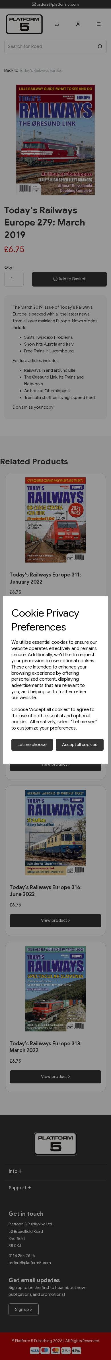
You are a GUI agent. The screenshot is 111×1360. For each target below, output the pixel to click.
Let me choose (32, 744)
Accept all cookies (79, 744)
